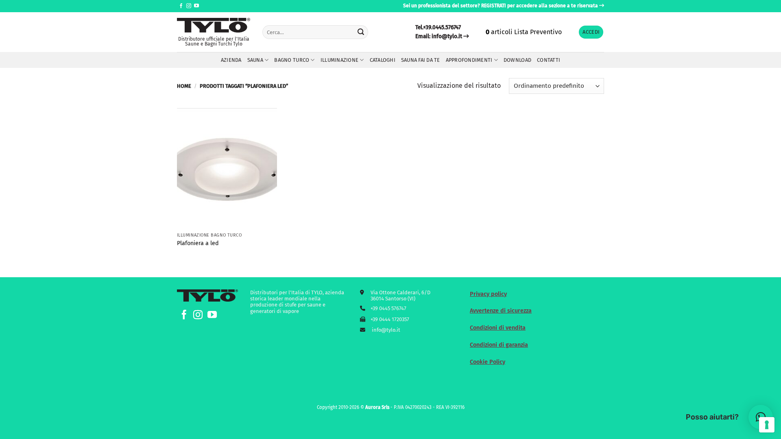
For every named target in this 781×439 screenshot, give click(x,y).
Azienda (231, 60)
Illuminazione (339, 60)
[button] (591, 32)
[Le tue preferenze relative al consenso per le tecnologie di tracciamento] (766, 424)
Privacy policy (488, 294)
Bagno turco (291, 60)
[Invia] (361, 32)
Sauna (255, 60)
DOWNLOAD (517, 60)
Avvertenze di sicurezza (501, 310)
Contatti (548, 60)
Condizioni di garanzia (499, 344)
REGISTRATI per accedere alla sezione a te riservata (539, 6)
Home (184, 86)
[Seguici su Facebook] (181, 6)
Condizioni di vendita (498, 327)
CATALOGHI (382, 60)
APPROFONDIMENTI (469, 60)
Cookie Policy (487, 362)
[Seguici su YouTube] (196, 6)
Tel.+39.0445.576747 (438, 27)
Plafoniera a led (198, 243)
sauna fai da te (420, 60)
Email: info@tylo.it (438, 36)
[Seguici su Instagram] (188, 6)
